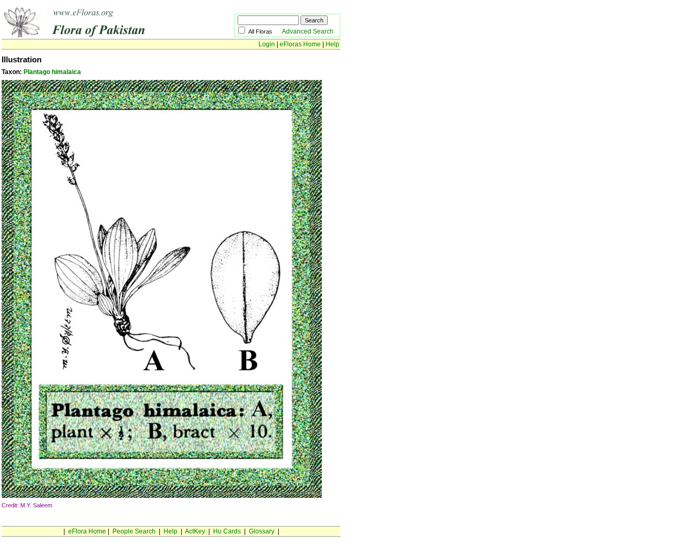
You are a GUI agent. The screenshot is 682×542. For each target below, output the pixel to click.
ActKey (195, 531)
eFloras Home (300, 44)
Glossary (261, 531)
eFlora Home (87, 531)
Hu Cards (227, 531)
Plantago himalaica (52, 72)
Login (266, 44)
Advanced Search (308, 31)
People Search (134, 531)
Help (332, 44)
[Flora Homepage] (101, 35)
